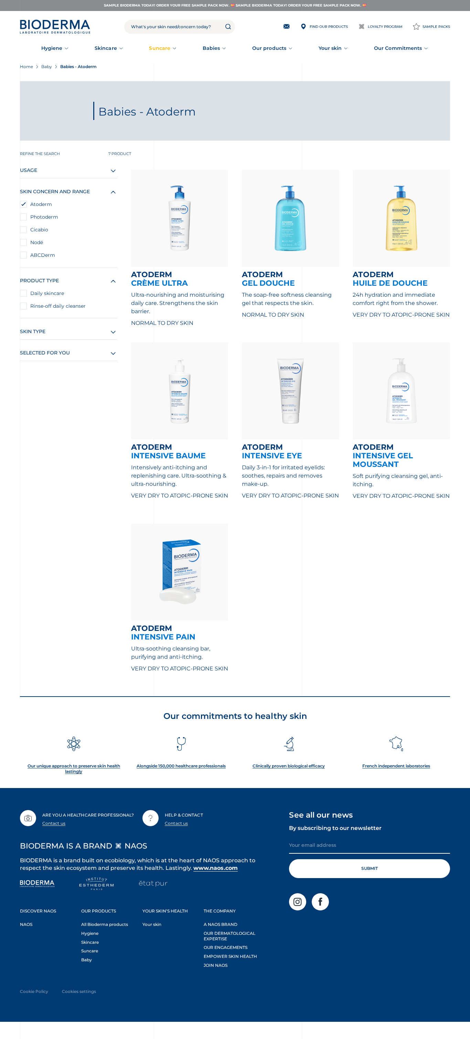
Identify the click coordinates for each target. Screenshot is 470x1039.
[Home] (55, 26)
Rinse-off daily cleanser (58, 306)
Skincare (106, 48)
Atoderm (41, 204)
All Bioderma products (104, 924)
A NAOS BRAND (220, 924)
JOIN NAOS (215, 965)
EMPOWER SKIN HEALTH (230, 956)
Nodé (36, 242)
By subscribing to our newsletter (335, 828)
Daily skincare (47, 293)
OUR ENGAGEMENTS (225, 947)
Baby (86, 959)
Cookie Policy (34, 991)
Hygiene (52, 48)
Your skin (330, 48)
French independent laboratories (396, 765)
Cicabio (39, 230)
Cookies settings (79, 991)
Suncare (159, 48)
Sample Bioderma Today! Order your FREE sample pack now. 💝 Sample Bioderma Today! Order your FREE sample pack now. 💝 (235, 5)
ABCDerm (42, 255)
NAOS (26, 924)
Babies (211, 48)
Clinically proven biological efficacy (289, 765)
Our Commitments (398, 48)
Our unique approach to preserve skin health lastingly (74, 768)
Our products (269, 48)
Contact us (53, 823)
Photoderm (44, 217)
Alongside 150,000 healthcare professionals (181, 765)
